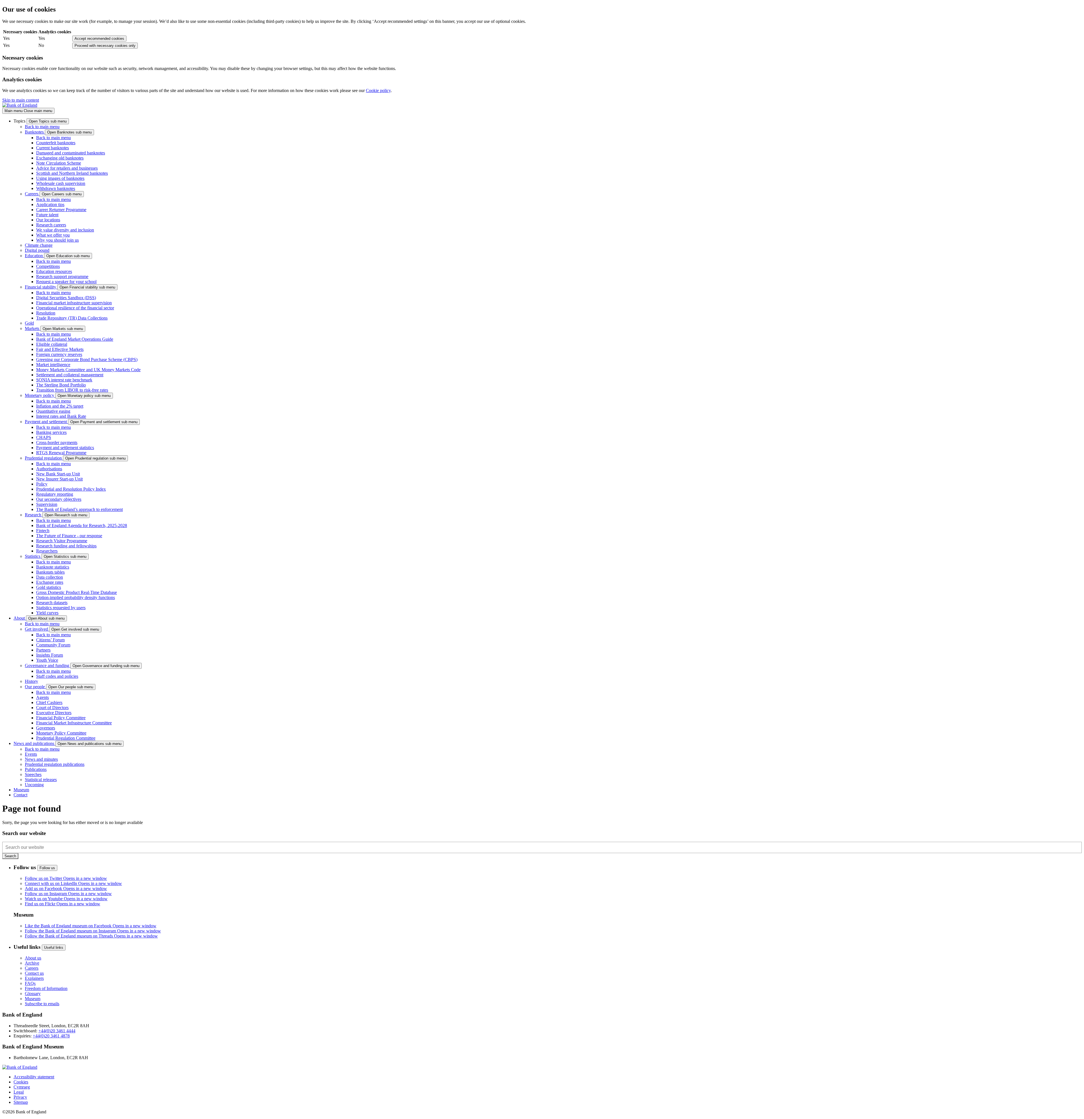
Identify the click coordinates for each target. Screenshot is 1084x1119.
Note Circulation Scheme (58, 163)
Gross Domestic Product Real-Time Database (76, 592)
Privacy (20, 1097)
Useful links (53, 947)
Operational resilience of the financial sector (75, 307)
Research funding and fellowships (66, 545)
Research (33, 514)
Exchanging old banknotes (60, 158)
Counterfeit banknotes (55, 142)
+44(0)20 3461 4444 (56, 1030)
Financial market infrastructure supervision (74, 302)
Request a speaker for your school (66, 281)
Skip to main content (20, 100)
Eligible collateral (51, 344)
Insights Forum (49, 655)
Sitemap (21, 1102)
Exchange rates (49, 582)
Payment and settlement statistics (65, 447)
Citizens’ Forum (50, 639)
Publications (36, 769)
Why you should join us (57, 240)
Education (34, 255)
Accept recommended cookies (99, 38)
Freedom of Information (46, 988)
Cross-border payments (56, 442)
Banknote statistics (52, 567)
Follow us (47, 868)
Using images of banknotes (60, 178)
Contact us (34, 973)
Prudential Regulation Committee (65, 738)
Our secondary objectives (58, 499)
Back (42, 126)
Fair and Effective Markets (60, 349)
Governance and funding (47, 665)
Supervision (46, 504)
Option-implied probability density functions (75, 597)
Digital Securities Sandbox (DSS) (66, 297)
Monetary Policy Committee (61, 733)
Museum (32, 998)
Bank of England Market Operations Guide (74, 339)
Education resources (54, 271)
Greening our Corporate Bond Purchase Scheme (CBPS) (86, 359)
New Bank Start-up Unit (58, 473)
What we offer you (53, 235)
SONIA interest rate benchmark (64, 379)
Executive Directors (53, 712)
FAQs (30, 983)
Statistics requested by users (61, 607)
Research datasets (51, 602)
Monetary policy (40, 395)
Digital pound (37, 250)
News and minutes (41, 759)
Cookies (21, 1081)
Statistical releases (41, 779)
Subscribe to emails (42, 1003)
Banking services (51, 432)
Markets (32, 328)
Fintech (42, 530)
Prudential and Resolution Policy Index (71, 489)
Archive (32, 963)
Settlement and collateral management (69, 374)
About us (33, 958)
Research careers (51, 224)
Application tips (50, 204)
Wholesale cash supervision (60, 183)
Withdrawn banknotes (55, 188)
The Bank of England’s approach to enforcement (79, 509)
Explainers (34, 978)
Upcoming (34, 784)
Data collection (49, 577)
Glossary (33, 993)
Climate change (39, 245)
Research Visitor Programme (61, 540)
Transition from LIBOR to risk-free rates (72, 390)
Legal (19, 1092)
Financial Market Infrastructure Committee (74, 722)
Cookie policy (378, 90)
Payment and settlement (46, 421)
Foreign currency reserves (59, 354)
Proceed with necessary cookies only (105, 45)
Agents (42, 697)
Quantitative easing (53, 411)
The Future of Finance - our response (69, 535)
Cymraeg (22, 1087)
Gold (29, 323)
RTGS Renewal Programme (61, 452)
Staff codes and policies (57, 676)
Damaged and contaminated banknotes (70, 152)
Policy (41, 484)
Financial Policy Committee (61, 717)
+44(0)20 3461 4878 (51, 1035)
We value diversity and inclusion (65, 230)
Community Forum (53, 644)
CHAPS (43, 437)
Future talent (47, 214)
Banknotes (35, 132)
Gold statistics (48, 587)
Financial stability (41, 287)
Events (31, 754)
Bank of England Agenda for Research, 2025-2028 (81, 525)
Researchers (47, 550)
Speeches (33, 774)
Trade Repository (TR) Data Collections (72, 318)
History (31, 681)
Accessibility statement (34, 1076)
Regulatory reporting (54, 494)
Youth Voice (47, 660)
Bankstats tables (50, 572)
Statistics (33, 556)
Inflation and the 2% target (59, 406)
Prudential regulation (44, 458)
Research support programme (62, 276)
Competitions (48, 266)
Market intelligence (53, 364)
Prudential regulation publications (54, 764)
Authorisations (49, 468)
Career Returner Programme (61, 209)
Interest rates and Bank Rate (61, 416)
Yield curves (47, 612)
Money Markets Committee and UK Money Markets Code (88, 369)
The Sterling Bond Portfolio (61, 385)
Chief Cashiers (49, 702)
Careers (32, 193)
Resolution (45, 313)
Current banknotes (52, 147)
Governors (45, 727)
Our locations (48, 219)
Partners (43, 650)
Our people (35, 686)
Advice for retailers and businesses (67, 168)
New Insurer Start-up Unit (59, 479)
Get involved (37, 629)
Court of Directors (52, 707)
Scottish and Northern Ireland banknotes (72, 173)
